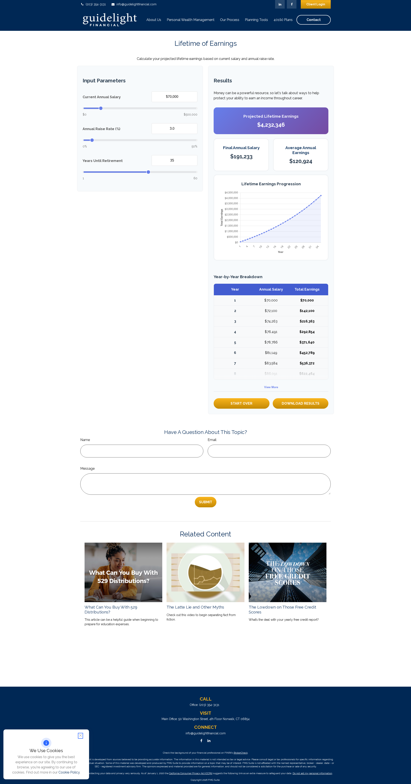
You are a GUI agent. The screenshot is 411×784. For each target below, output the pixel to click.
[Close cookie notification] (80, 736)
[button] (154, 19)
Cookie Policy (69, 772)
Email (212, 440)
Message (87, 468)
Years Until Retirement (103, 161)
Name (85, 440)
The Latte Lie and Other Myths (195, 607)
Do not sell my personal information (312, 773)
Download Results (300, 403)
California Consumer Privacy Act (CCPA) (190, 773)
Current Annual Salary (102, 97)
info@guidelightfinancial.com (136, 4)
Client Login (315, 4)
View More (271, 387)
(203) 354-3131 (96, 4)
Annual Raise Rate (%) (101, 129)
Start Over (241, 403)
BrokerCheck (241, 752)
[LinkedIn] (280, 4)
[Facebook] (291, 4)
